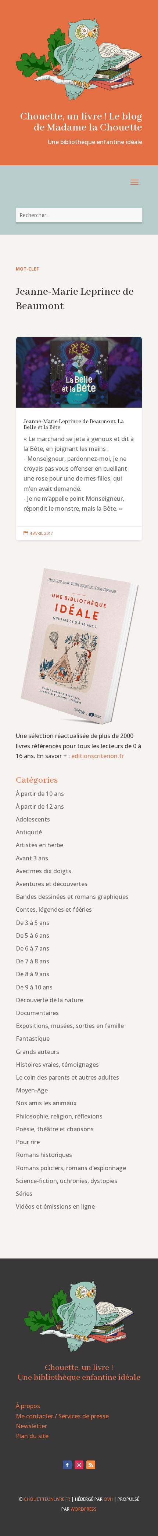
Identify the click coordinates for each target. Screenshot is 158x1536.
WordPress (84, 1509)
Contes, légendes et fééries (54, 909)
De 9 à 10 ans (34, 987)
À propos (28, 1406)
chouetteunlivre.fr (47, 1499)
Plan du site (32, 1436)
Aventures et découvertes (51, 884)
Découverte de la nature (49, 1000)
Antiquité (29, 832)
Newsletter (31, 1426)
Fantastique (33, 1039)
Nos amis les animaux (46, 1103)
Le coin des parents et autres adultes (67, 1077)
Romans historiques (44, 1155)
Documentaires (37, 1013)
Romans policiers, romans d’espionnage (71, 1168)
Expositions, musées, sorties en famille (70, 1026)
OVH (108, 1499)
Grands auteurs (37, 1052)
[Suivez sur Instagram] (79, 1464)
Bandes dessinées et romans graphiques (72, 897)
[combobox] (79, 215)
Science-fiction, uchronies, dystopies (66, 1181)
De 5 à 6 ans (32, 935)
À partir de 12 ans (40, 806)
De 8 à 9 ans (32, 974)
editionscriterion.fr (97, 756)
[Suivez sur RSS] (90, 1464)
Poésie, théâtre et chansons (55, 1129)
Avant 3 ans (32, 858)
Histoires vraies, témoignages (57, 1065)
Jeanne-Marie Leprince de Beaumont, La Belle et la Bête (79, 439)
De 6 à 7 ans (32, 948)
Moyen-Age (32, 1090)
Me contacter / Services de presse (62, 1416)
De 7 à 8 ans (32, 961)
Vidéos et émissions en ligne (55, 1206)
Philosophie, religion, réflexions (59, 1116)
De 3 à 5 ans (32, 923)
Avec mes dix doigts (43, 871)
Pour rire (28, 1142)
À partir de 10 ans (40, 794)
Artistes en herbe (39, 845)
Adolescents (33, 819)
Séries (24, 1194)
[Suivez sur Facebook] (67, 1464)
